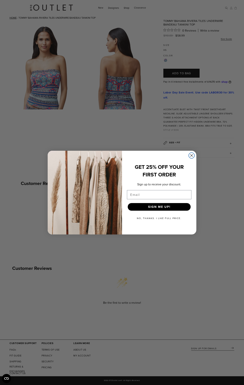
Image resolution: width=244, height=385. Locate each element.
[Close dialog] (191, 155)
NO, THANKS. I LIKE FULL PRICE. (159, 218)
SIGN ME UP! (159, 207)
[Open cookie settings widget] (6, 378)
